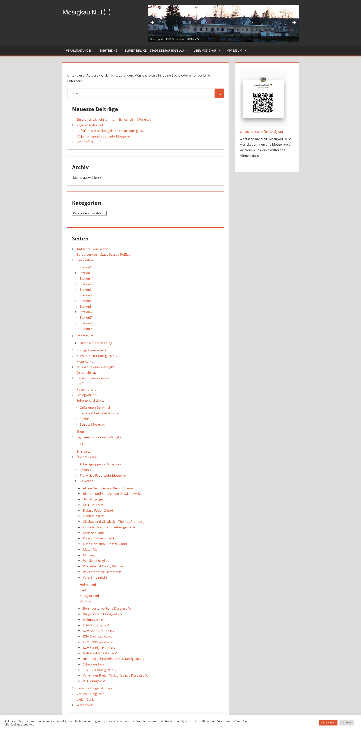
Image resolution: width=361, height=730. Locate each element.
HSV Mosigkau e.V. (96, 625)
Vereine (85, 601)
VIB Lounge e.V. (94, 681)
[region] (223, 23)
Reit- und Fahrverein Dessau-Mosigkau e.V (113, 658)
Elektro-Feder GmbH (98, 510)
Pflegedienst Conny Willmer (103, 566)
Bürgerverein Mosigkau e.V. (103, 614)
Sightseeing (108, 50)
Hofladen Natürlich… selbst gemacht (109, 527)
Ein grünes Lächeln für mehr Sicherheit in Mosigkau (114, 119)
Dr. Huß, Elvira (93, 505)
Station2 (86, 289)
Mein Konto (85, 361)
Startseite (84, 451)
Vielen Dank (85, 699)
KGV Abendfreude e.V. (99, 631)
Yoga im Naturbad (90, 125)
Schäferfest (85, 142)
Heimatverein (93, 619)
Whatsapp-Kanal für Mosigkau (261, 131)
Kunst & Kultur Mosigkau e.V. (97, 356)
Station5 (86, 306)
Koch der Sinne (94, 533)
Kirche (84, 419)
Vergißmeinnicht (95, 577)
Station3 (86, 295)
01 (81, 444)
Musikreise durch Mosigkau (96, 367)
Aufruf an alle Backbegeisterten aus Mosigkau (110, 130)
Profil (80, 384)
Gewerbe (86, 481)
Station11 (87, 278)
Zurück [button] (153, 23)
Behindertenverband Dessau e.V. (107, 608)
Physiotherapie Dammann (102, 572)
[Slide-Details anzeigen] (223, 23)
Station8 (86, 323)
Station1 (86, 267)
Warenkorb (85, 705)
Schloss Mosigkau (92, 424)
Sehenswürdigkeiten (91, 400)
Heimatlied (88, 584)
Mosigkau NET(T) (86, 12)
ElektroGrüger (93, 516)
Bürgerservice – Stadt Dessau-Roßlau (154, 50)
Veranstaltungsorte (91, 694)
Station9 (86, 329)
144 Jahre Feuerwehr (92, 249)
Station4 (86, 301)
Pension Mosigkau (96, 560)
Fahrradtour (85, 260)
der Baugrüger (93, 499)
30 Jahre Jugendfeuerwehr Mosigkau (103, 136)
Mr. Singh (89, 555)
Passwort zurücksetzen (93, 378)
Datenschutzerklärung (96, 343)
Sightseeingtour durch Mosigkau (100, 437)
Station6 (86, 312)
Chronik (85, 470)
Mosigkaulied (89, 595)
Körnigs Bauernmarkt (92, 350)
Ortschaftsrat (86, 372)
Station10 (87, 273)
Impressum (234, 50)
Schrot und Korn (94, 664)
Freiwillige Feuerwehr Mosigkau (103, 475)
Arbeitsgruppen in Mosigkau (100, 464)
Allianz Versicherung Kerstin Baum (108, 488)
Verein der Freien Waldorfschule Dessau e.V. (115, 675)
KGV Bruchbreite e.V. (98, 636)
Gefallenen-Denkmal (95, 407)
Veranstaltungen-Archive (94, 688)
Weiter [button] (294, 23)
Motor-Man (91, 549)
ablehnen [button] (347, 722)
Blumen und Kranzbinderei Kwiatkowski (112, 493)
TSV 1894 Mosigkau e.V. (100, 670)
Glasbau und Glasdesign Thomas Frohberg (113, 521)
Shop (80, 431)
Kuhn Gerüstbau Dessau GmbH (105, 544)
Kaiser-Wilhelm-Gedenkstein (100, 413)
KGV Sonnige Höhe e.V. (99, 647)
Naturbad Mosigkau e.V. (100, 653)
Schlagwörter (86, 395)
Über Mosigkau (204, 50)
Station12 (87, 284)
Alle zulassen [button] (328, 722)
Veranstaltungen (79, 50)
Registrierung (86, 389)
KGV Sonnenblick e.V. (98, 642)
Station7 (86, 317)
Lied (83, 590)
